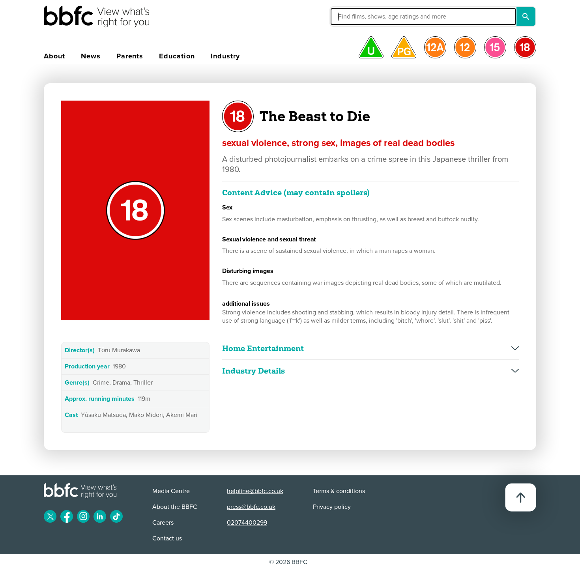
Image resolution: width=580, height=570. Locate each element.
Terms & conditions (339, 491)
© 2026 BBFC (288, 562)
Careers (163, 523)
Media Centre (171, 491)
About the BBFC (174, 507)
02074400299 (247, 523)
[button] (363, 16)
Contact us (167, 538)
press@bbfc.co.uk (251, 507)
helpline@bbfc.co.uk (255, 491)
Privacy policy (332, 507)
